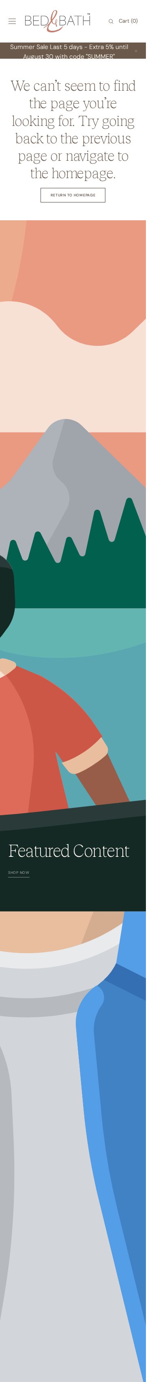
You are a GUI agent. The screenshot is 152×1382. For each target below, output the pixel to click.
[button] (12, 21)
